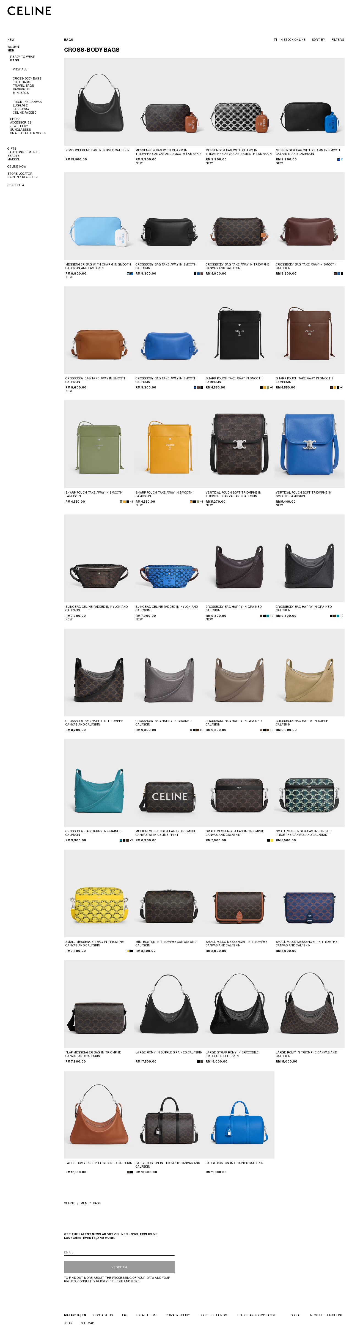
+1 (271, 387)
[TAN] (201, 1061)
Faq (125, 1315)
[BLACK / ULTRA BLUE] (338, 159)
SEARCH (14, 185)
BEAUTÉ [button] (13, 155)
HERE (118, 1281)
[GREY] (191, 730)
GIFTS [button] (11, 148)
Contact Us (103, 1315)
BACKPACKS (22, 89)
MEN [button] (10, 50)
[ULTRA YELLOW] (128, 951)
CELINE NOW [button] (16, 166)
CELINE (69, 1203)
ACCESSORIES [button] (20, 122)
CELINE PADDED (24, 112)
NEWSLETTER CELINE (326, 1315)
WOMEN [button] (13, 46)
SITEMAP (87, 1323)
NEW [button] (11, 39)
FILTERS (338, 39)
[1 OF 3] (239, 1004)
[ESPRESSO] (261, 616)
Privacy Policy (178, 1315)
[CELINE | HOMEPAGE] (29, 10)
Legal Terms (146, 1315)
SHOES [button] (15, 119)
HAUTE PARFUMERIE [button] (22, 152)
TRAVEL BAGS (23, 85)
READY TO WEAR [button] (22, 56)
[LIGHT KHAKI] (268, 387)
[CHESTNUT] (201, 273)
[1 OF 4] (99, 102)
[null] (272, 840)
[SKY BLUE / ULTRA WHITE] (342, 159)
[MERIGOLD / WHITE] (264, 387)
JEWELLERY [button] (19, 126)
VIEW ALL (20, 69)
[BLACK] (195, 273)
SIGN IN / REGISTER (22, 177)
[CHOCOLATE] (331, 387)
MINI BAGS (21, 92)
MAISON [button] (13, 159)
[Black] (131, 951)
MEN (84, 1203)
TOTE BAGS (21, 82)
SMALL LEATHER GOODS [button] (28, 133)
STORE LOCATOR (19, 173)
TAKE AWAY (21, 109)
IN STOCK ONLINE (292, 39)
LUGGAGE (20, 105)
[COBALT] (267, 616)
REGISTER (119, 1267)
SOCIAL (296, 1315)
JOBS (68, 1323)
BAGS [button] (14, 60)
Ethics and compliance (256, 1315)
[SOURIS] (261, 730)
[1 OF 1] (239, 444)
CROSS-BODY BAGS (27, 78)
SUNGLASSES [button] (20, 129)
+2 (271, 615)
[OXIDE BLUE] (198, 273)
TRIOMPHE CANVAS (27, 101)
